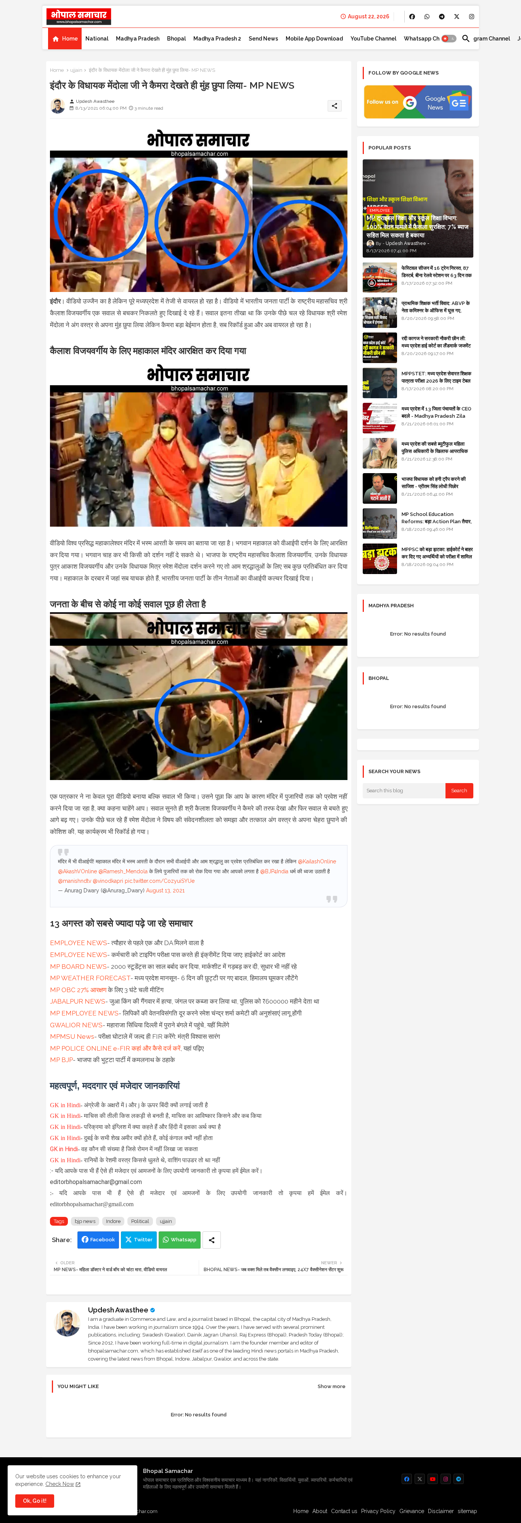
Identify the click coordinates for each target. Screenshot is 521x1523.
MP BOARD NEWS (78, 966)
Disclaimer (441, 1511)
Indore (113, 1221)
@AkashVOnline (77, 871)
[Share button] (212, 1240)
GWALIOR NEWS (76, 1025)
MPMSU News (72, 1036)
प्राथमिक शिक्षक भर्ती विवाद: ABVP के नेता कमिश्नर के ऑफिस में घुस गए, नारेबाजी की (436, 310)
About (319, 1511)
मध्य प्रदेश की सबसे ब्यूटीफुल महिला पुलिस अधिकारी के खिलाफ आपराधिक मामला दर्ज (435, 451)
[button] (449, 38)
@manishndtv (74, 881)
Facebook (102, 1239)
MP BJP (61, 1060)
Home (70, 39)
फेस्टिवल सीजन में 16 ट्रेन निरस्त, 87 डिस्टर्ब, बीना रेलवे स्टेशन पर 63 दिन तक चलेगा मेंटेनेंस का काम (437, 275)
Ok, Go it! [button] (35, 1501)
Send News (263, 39)
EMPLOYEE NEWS (78, 943)
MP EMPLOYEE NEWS (84, 1013)
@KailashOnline (317, 861)
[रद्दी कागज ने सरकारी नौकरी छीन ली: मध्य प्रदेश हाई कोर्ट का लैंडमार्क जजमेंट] (380, 347)
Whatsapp (183, 1239)
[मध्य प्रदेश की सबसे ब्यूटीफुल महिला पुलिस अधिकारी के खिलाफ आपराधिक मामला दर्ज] (380, 453)
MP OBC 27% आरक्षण (78, 990)
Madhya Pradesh (137, 39)
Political (140, 1221)
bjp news (85, 1221)
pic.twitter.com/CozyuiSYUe (160, 881)
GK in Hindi (65, 1105)
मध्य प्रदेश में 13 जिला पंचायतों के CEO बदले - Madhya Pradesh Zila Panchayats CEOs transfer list (436, 419)
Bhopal (176, 39)
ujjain (76, 70)
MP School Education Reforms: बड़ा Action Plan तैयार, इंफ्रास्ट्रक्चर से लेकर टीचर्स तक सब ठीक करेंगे (437, 524)
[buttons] (412, 17)
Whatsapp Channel (429, 39)
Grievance (411, 1511)
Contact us (344, 1511)
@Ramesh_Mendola (123, 871)
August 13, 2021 (165, 890)
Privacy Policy (378, 1511)
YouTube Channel (373, 39)
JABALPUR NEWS (77, 1001)
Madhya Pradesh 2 (217, 39)
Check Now (59, 1484)
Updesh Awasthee (118, 1310)
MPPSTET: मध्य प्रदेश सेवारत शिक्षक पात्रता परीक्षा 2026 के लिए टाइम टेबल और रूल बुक (436, 380)
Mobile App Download (314, 39)
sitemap (467, 1511)
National (96, 39)
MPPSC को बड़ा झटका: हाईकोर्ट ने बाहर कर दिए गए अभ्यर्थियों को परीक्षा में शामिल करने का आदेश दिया (437, 556)
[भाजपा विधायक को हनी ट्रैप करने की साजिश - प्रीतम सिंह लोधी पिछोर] (380, 488)
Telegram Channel (486, 39)
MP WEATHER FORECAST (90, 978)
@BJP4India (274, 871)
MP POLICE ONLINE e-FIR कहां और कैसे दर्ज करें (115, 1048)
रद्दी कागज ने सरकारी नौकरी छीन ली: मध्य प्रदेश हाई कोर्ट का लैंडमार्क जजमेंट (436, 342)
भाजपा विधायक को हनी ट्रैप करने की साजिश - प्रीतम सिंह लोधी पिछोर (434, 482)
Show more (332, 1386)
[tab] (65, 38)
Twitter (143, 1239)
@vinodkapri (108, 881)
